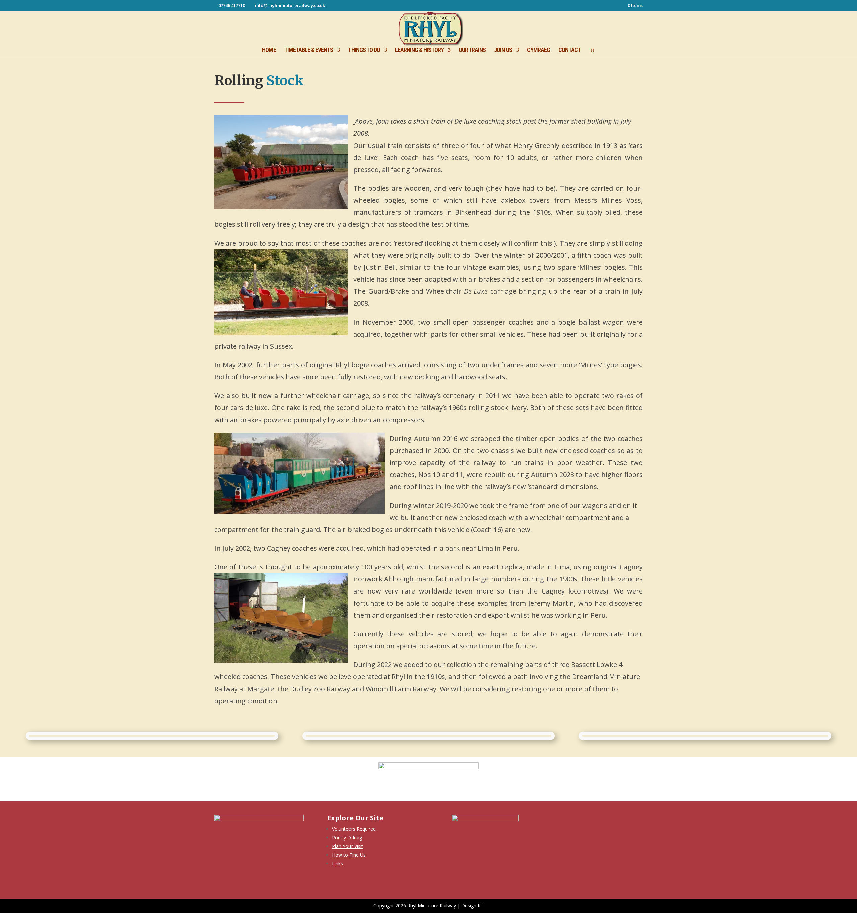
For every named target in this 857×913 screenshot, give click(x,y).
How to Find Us (349, 855)
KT (481, 905)
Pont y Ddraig (347, 837)
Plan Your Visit (347, 846)
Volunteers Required (354, 829)
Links (337, 863)
